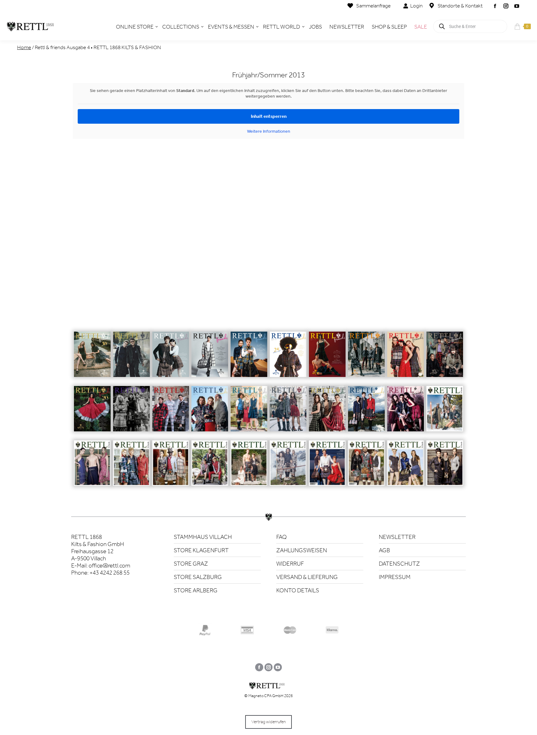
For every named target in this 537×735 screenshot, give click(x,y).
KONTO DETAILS (297, 590)
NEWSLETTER (397, 536)
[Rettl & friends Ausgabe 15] (288, 413)
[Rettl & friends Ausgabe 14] (327, 413)
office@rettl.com (109, 565)
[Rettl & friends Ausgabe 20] (92, 413)
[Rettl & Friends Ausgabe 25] (288, 359)
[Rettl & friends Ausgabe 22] (405, 359)
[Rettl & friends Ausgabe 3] (366, 467)
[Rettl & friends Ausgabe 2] (405, 467)
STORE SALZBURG (198, 577)
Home (24, 47)
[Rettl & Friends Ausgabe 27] (209, 359)
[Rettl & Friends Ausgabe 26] (248, 359)
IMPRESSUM (395, 577)
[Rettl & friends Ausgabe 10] (92, 467)
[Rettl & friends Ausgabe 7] (209, 467)
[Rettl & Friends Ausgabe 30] (92, 359)
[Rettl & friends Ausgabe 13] (366, 413)
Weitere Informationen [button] (268, 131)
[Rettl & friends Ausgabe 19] (131, 413)
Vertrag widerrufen (268, 721)
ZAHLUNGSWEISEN (301, 550)
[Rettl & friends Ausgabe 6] (248, 467)
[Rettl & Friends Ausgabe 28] (170, 359)
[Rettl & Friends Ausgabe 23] (366, 359)
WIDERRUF (290, 563)
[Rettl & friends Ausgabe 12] (405, 413)
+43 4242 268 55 (110, 572)
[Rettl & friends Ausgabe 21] (444, 359)
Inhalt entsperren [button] (269, 116)
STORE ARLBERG (196, 590)
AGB (384, 550)
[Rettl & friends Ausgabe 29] (131, 359)
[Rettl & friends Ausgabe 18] (170, 413)
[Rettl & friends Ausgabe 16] (248, 413)
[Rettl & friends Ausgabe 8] (170, 467)
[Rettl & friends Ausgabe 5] (288, 467)
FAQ (281, 536)
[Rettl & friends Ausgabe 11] (444, 413)
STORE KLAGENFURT (201, 550)
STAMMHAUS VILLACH (203, 536)
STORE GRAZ (191, 563)
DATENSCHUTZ (399, 563)
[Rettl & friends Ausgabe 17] (209, 413)
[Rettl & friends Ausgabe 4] (327, 467)
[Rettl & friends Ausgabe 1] (444, 467)
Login (416, 5)
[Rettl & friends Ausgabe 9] (131, 467)
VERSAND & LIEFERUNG (307, 577)
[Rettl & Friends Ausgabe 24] (327, 359)
